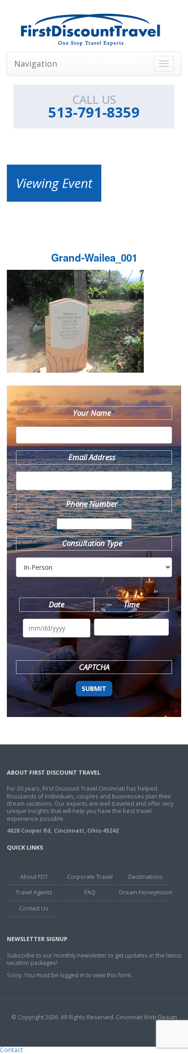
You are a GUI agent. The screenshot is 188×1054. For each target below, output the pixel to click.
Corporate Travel (90, 877)
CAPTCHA (94, 667)
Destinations (145, 877)
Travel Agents (34, 892)
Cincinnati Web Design (146, 1017)
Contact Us (33, 908)
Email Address (94, 457)
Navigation (35, 63)
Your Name (94, 412)
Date (56, 604)
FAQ (89, 892)
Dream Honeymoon (145, 892)
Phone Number (94, 503)
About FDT (34, 877)
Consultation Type (94, 543)
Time (132, 604)
